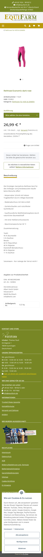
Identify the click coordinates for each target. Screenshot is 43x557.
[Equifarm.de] (20, 17)
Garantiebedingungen (10, 473)
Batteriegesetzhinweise (11, 469)
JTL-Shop (25, 554)
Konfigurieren (22, 542)
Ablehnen (22, 548)
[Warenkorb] (38, 25)
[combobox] (21, 115)
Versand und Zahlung (10, 410)
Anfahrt (5, 414)
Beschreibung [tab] (10, 175)
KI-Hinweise (6, 485)
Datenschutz (6, 456)
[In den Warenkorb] (5, 37)
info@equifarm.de (22, 5)
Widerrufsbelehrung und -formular (15, 465)
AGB (3, 461)
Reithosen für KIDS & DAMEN (23, 102)
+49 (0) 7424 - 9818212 (22, 2)
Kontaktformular (8, 406)
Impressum (6, 452)
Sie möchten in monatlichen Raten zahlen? (21, 165)
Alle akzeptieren (22, 535)
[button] (25, 25)
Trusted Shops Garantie (11, 402)
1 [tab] (20, 79)
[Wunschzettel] (34, 25)
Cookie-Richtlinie (8, 481)
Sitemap (5, 477)
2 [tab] (22, 79)
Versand (24, 130)
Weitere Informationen (25, 167)
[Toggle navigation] (3, 25)
